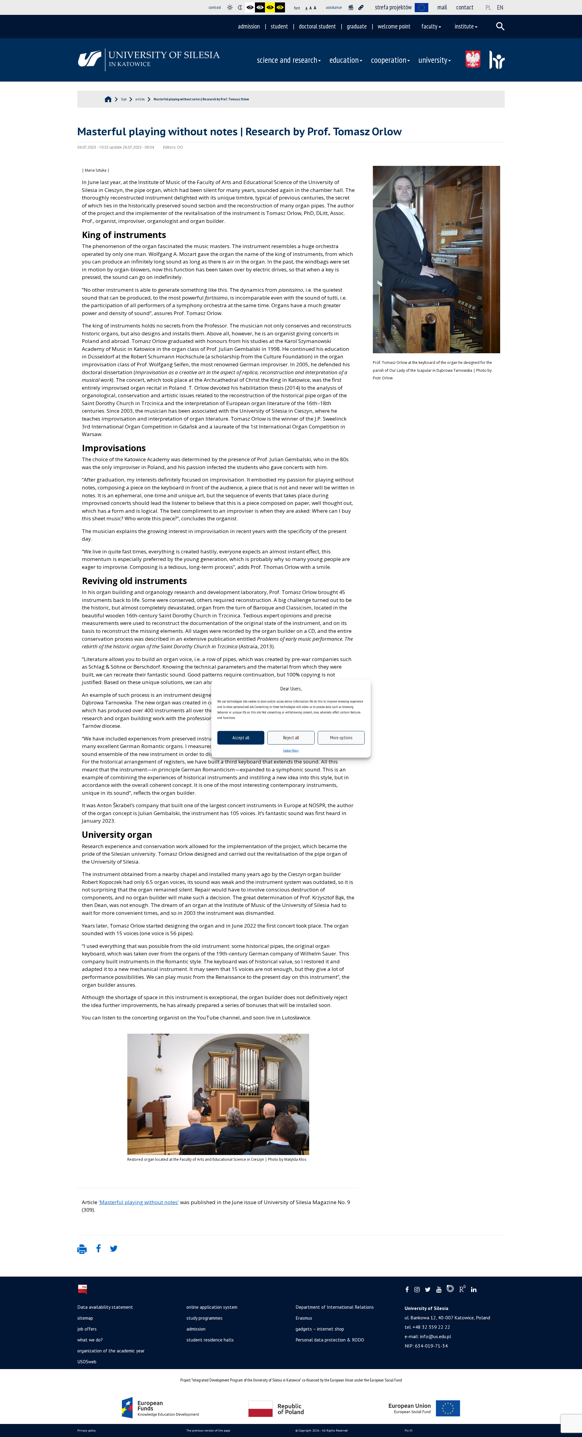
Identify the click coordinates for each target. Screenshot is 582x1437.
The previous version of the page (208, 1430)
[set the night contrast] (240, 7)
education (344, 59)
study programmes (204, 1318)
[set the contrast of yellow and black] (280, 7)
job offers (87, 1329)
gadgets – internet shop (320, 1329)
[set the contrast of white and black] (260, 7)
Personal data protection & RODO (330, 1340)
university (433, 59)
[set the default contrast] (230, 7)
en (500, 7)
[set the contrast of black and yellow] (270, 7)
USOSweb (86, 1361)
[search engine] (500, 26)
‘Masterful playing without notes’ (139, 1202)
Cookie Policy (291, 750)
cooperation (388, 59)
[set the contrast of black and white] (250, 7)
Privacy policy (86, 1430)
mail (442, 7)
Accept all (240, 737)
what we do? (90, 1340)
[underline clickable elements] (361, 7)
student (279, 26)
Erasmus (304, 1318)
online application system (211, 1307)
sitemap (85, 1318)
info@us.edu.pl (435, 1336)
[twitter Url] (428, 1289)
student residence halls (210, 1340)
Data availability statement (105, 1307)
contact (464, 7)
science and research (287, 59)
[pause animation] (351, 7)
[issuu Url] (450, 1290)
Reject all (291, 737)
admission (249, 26)
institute (464, 26)
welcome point (394, 26)
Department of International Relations (335, 1307)
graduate (357, 26)
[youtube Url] (438, 1289)
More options (341, 737)
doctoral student (317, 26)
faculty (429, 26)
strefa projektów (393, 7)
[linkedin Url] (473, 1289)
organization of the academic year (111, 1351)
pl (488, 7)
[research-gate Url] (462, 1290)
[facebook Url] (407, 1289)
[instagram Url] (417, 1289)
